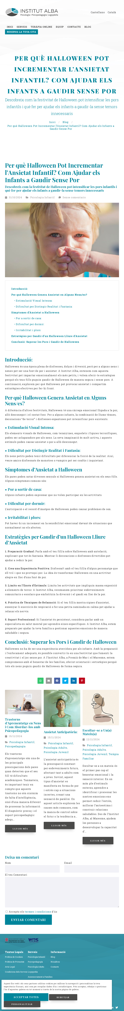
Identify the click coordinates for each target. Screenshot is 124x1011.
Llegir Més (20, 828)
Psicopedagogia (15, 746)
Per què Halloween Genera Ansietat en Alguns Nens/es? (49, 294)
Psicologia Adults (55, 747)
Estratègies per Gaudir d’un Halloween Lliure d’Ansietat (49, 336)
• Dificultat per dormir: (29, 324)
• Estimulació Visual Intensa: (33, 300)
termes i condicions (38, 911)
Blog (66, 122)
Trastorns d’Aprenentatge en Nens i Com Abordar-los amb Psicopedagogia (23, 725)
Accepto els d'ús (32, 911)
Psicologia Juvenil (56, 752)
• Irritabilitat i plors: (27, 330)
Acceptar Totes (26, 997)
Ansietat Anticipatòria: (60, 732)
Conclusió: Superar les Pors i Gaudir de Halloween (45, 341)
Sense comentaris (74, 197)
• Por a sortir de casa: (28, 318)
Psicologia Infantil (42, 197)
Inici (52, 122)
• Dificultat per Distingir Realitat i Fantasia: (43, 306)
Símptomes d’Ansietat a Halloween (35, 312)
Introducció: (19, 288)
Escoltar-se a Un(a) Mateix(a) (97, 732)
